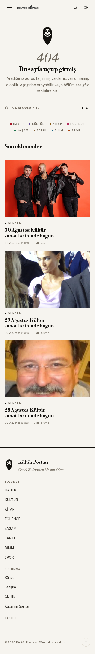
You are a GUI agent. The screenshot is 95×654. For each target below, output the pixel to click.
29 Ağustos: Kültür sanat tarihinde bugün (29, 323)
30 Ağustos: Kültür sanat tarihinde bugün (29, 233)
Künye (10, 578)
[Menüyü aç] (9, 7)
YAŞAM (23, 130)
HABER (18, 124)
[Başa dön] (86, 642)
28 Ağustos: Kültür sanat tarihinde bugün (29, 413)
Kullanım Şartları (17, 606)
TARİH (42, 130)
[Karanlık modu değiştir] (85, 7)
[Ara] (75, 7)
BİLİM (59, 130)
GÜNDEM (15, 223)
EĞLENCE (77, 124)
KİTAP (57, 124)
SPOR (76, 130)
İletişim (10, 587)
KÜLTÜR (38, 124)
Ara (84, 108)
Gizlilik (10, 597)
